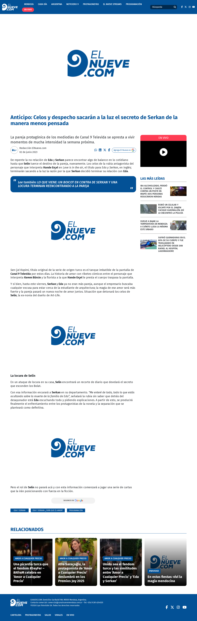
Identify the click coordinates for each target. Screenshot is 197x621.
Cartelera (15, 615)
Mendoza (29, 4)
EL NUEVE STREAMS (112, 4)
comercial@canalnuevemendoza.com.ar (65, 602)
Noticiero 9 (72, 4)
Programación (134, 4)
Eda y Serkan (19, 510)
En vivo (28, 9)
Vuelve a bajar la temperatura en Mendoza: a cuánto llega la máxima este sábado (154, 225)
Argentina (56, 4)
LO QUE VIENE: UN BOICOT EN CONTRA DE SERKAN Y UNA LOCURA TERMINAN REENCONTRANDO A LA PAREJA (67, 184)
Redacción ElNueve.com (32, 148)
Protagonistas (91, 4)
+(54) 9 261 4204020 (95, 602)
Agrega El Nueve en (122, 150)
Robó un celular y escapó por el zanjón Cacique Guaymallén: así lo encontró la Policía (171, 209)
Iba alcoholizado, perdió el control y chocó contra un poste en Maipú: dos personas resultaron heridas (153, 191)
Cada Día (42, 4)
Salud (48, 615)
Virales (59, 615)
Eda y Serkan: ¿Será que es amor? (48, 510)
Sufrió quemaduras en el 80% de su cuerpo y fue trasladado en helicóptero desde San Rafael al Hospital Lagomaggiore (171, 244)
